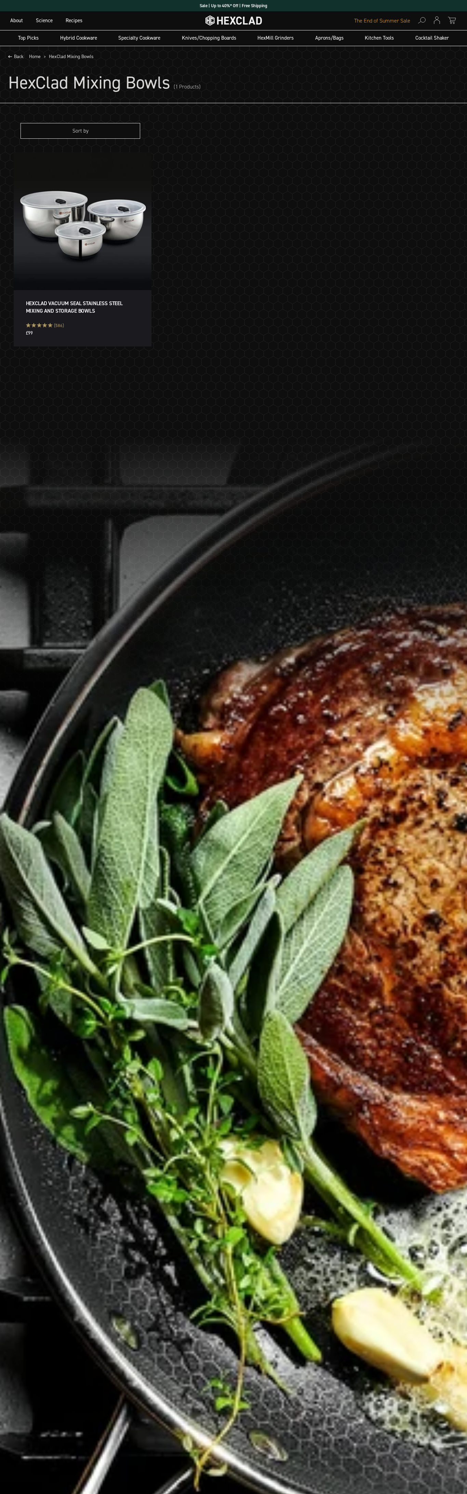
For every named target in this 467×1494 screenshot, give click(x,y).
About (16, 20)
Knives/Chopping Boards (209, 38)
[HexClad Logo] (233, 22)
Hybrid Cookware (78, 38)
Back (19, 56)
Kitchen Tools (379, 38)
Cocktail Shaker (432, 38)
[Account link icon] (437, 20)
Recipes (74, 20)
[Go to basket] (452, 20)
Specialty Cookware (139, 38)
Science (44, 20)
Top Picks (28, 38)
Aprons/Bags (329, 38)
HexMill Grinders (275, 38)
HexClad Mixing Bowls (71, 56)
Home (35, 56)
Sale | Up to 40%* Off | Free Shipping (233, 6)
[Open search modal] (422, 20)
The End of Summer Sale (382, 21)
